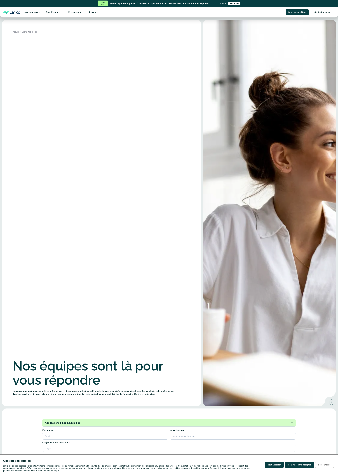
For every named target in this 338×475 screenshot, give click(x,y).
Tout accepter (274, 465)
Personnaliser (324, 465)
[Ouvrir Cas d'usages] (62, 12)
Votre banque (177, 430)
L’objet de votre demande (55, 442)
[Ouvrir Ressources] (82, 12)
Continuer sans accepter (299, 465)
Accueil (16, 32)
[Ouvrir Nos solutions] (39, 12)
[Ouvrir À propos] (100, 12)
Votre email (48, 430)
